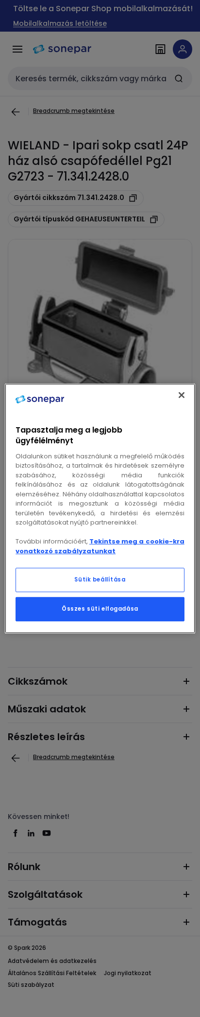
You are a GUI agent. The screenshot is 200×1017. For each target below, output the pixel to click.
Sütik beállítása (99, 579)
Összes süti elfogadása (100, 609)
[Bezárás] (181, 395)
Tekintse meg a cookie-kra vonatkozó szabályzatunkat (100, 546)
